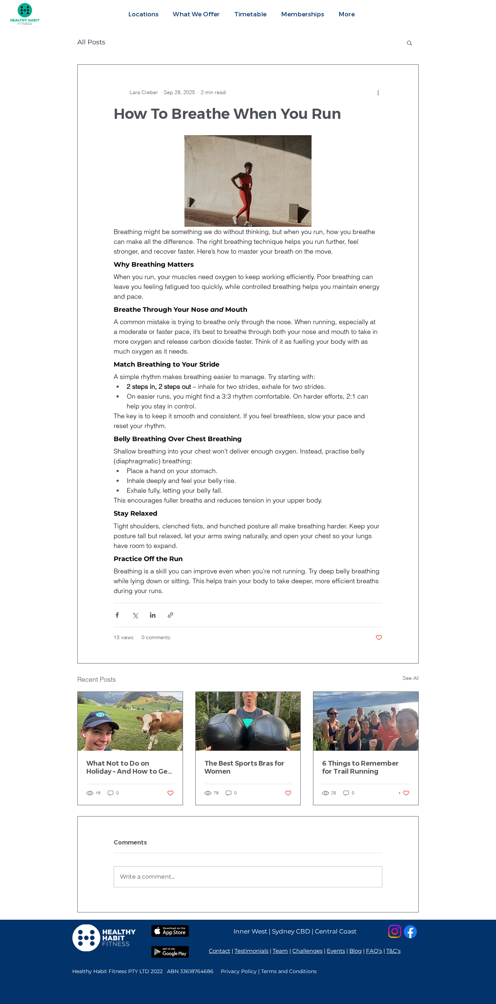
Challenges (307, 950)
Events (336, 950)
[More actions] (378, 92)
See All (411, 678)
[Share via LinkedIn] (152, 615)
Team (280, 950)
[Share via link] (170, 615)
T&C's (393, 950)
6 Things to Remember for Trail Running (360, 767)
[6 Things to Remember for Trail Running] (365, 721)
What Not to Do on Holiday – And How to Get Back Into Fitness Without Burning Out (129, 767)
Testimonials (251, 950)
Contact (219, 950)
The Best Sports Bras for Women (244, 767)
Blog (355, 950)
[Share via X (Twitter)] (134, 615)
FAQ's (374, 950)
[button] (196, 14)
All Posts (91, 42)
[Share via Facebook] (117, 615)
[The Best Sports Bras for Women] (248, 721)
